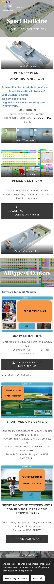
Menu (50, 7)
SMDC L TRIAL (42, 117)
